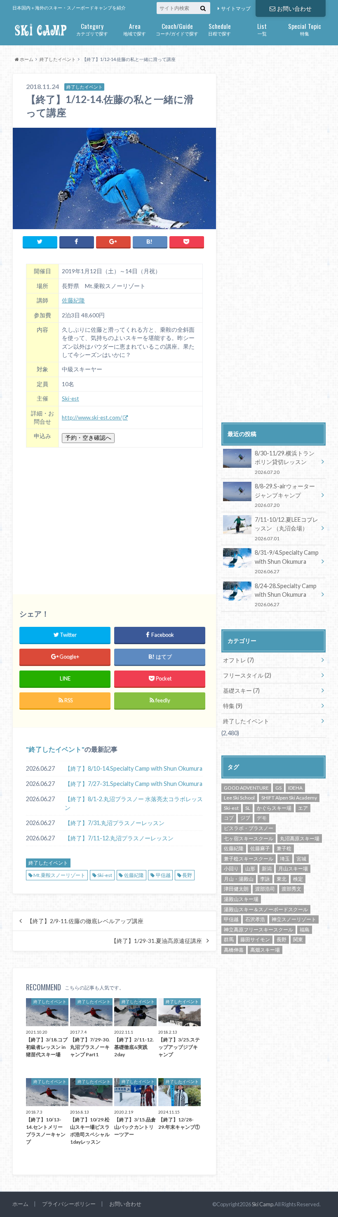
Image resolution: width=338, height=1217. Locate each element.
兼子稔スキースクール (248, 859)
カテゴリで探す (92, 28)
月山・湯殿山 (239, 879)
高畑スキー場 (265, 950)
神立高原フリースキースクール (258, 929)
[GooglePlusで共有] (113, 241)
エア (303, 808)
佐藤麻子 (260, 848)
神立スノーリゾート (294, 919)
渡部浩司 (265, 889)
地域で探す (134, 28)
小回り (231, 868)
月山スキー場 (293, 868)
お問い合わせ (294, 8)
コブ (229, 818)
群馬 (229, 939)
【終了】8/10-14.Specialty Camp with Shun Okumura (133, 768)
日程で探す (219, 28)
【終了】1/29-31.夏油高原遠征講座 (156, 941)
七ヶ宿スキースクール (248, 838)
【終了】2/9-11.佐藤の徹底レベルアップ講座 (85, 921)
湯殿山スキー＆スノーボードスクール (266, 909)
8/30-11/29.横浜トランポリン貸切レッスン (285, 462)
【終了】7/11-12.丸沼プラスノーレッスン (119, 838)
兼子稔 (284, 848)
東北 (281, 879)
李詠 (265, 879)
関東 (298, 939)
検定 (298, 879)
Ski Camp (262, 1204)
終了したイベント (55, 749)
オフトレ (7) (238, 660)
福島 (305, 929)
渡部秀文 (291, 889)
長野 (187, 875)
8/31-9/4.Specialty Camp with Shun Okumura (287, 561)
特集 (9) (232, 705)
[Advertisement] (114, 516)
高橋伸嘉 (234, 950)
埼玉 (285, 859)
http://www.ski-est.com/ (92, 417)
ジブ (245, 818)
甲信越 (163, 875)
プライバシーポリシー (69, 1204)
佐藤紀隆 (73, 300)
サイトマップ (236, 8)
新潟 (267, 868)
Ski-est (70, 398)
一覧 (262, 28)
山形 (250, 868)
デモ (262, 818)
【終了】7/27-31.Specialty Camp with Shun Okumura (133, 783)
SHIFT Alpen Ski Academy (289, 798)
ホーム (20, 1204)
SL (247, 808)
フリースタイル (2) (247, 675)
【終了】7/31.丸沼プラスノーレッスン (114, 822)
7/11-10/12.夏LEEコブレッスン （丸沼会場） (286, 528)
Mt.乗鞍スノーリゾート (59, 875)
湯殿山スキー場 (241, 899)
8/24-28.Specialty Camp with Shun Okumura (286, 594)
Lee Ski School (239, 798)
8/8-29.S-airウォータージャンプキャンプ (285, 495)
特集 (304, 28)
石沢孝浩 (255, 919)
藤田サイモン (255, 939)
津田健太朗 (236, 889)
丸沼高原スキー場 (299, 838)
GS (278, 788)
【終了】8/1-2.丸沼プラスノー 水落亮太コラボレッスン (134, 803)
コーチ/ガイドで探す (177, 28)
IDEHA (295, 788)
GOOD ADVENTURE (246, 788)
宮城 (301, 859)
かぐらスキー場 (274, 808)
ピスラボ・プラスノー (248, 828)
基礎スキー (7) (241, 690)
